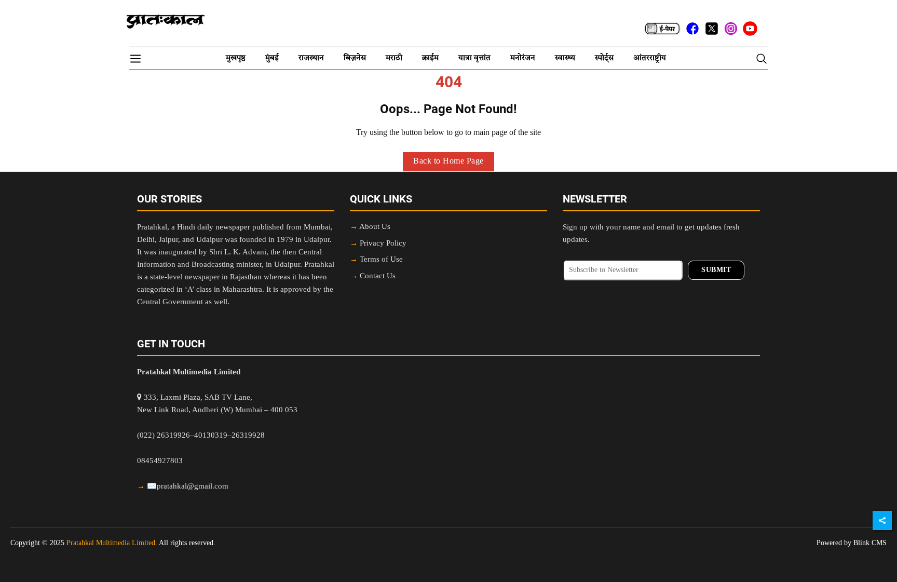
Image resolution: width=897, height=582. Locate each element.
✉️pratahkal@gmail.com (187, 487)
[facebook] (692, 28)
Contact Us (378, 276)
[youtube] (750, 28)
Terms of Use (381, 260)
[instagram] (731, 28)
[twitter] (711, 28)
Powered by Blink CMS (852, 543)
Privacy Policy (383, 244)
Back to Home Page (448, 161)
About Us (374, 227)
